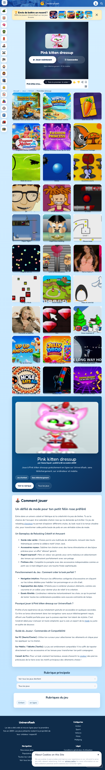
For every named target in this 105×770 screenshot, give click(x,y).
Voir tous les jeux (27, 760)
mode (87, 620)
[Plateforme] (4, 46)
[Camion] (4, 122)
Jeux (24, 91)
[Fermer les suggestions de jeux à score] (96, 14)
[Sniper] (4, 108)
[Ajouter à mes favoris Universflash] (86, 82)
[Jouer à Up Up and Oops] (62, 15)
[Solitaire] (4, 94)
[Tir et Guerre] (4, 11)
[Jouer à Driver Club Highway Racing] (71, 15)
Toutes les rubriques (27, 757)
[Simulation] (4, 80)
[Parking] (4, 115)
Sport (78, 729)
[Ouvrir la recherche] (101, 3)
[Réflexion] (4, 25)
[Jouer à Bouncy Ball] (53, 15)
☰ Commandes (71, 59)
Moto (78, 736)
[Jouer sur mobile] (86, 86)
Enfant (31, 91)
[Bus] (4, 129)
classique (28, 523)
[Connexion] (96, 3)
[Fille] (4, 73)
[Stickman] (4, 39)
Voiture (78, 733)
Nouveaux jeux (26, 750)
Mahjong (78, 739)
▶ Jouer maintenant (42, 59)
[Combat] (4, 53)
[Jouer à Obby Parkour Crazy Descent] (80, 15)
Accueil (16, 91)
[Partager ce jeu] (82, 82)
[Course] (4, 60)
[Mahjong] (4, 18)
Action (78, 726)
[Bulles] (4, 101)
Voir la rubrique (24, 486)
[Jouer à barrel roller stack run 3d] (88, 15)
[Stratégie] (4, 87)
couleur (83, 656)
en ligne (33, 702)
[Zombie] (4, 32)
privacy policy (70, 761)
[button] (58, 82)
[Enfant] (4, 67)
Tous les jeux (43, 486)
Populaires (26, 753)
